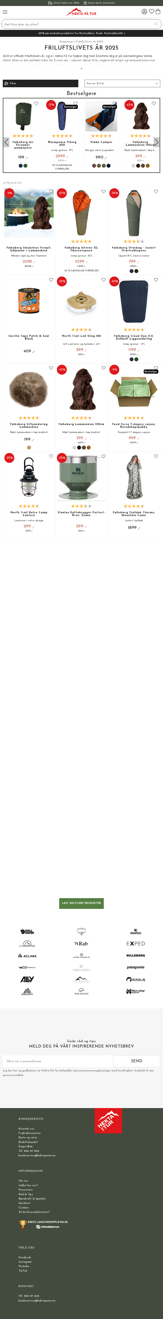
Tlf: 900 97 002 (28, 1151)
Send (136, 1061)
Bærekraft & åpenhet (32, 1198)
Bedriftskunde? (28, 1142)
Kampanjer (66, 41)
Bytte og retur (27, 1137)
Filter (13, 83)
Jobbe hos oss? (28, 1185)
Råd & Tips (25, 1194)
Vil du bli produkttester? (34, 1212)
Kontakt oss (26, 1128)
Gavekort (24, 1203)
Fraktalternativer (29, 1133)
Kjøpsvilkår (25, 1146)
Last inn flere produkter (81, 903)
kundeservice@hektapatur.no (36, 1155)
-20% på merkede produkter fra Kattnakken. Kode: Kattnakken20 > (81, 33)
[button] (122, 83)
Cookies (23, 1207)
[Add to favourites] (36, 104)
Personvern (25, 1189)
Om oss (23, 1180)
